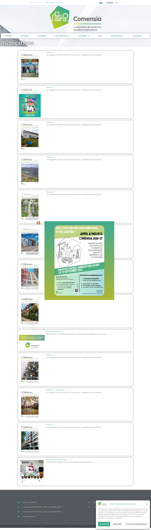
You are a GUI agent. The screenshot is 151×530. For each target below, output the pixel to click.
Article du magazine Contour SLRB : (56, 459)
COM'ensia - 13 (50, 87)
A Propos (82, 36)
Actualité (137, 36)
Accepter (104, 524)
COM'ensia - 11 (50, 157)
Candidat (42, 36)
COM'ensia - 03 (50, 355)
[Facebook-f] (100, 2)
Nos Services (61, 36)
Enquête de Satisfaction (53, 331)
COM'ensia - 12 (50, 122)
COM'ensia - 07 (50, 192)
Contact (25, 36)
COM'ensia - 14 (50, 52)
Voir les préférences (136, 524)
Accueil (8, 36)
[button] (147, 504)
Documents (116, 36)
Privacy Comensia (75, 527)
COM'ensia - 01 (50, 424)
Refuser (117, 524)
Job (100, 36)
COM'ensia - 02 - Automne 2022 (55, 390)
